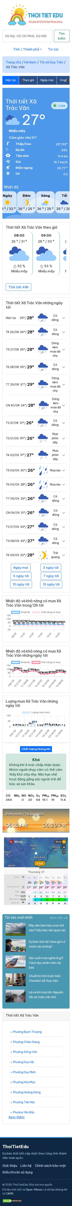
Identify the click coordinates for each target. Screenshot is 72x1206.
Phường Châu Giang (26, 1042)
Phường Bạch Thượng (27, 1032)
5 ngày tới (21, 576)
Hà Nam (30, 62)
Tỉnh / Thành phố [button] (26, 49)
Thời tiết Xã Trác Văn (21, 104)
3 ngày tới (51, 568)
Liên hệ (26, 1166)
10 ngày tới (21, 584)
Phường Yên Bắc (23, 1112)
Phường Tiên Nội (23, 1102)
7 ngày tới (51, 576)
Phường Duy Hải (23, 1062)
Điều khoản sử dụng (17, 1172)
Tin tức (53, 49)
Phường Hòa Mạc (24, 1082)
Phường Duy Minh (24, 1072)
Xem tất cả (58, 918)
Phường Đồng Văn (24, 1052)
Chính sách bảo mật (50, 1166)
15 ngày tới (51, 584)
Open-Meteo (34, 1189)
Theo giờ (28, 80)
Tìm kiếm (62, 36)
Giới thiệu (9, 1166)
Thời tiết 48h (18, 287)
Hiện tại (11, 80)
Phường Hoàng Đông (26, 1092)
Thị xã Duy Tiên (51, 62)
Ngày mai (47, 80)
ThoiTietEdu (15, 1146)
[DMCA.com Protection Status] (12, 1201)
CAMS (9, 1193)
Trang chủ (13, 62)
